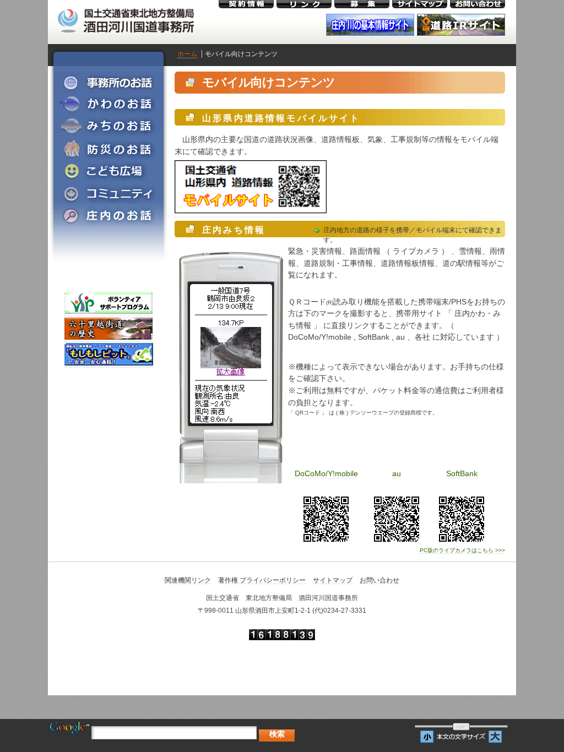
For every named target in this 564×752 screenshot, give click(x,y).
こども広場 (108, 171)
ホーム (187, 54)
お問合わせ (477, 4)
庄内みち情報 (233, 230)
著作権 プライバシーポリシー (262, 580)
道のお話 (108, 127)
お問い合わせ (379, 580)
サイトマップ (419, 4)
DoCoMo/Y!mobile (326, 473)
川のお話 (108, 105)
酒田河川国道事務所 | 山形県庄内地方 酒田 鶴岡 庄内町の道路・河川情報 (125, 18)
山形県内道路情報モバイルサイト (281, 118)
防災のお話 (108, 149)
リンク (304, 4)
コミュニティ (108, 193)
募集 (361, 4)
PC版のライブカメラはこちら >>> (462, 550)
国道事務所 (108, 83)
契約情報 (246, 4)
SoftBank (462, 473)
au (396, 473)
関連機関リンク (188, 580)
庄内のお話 (108, 215)
